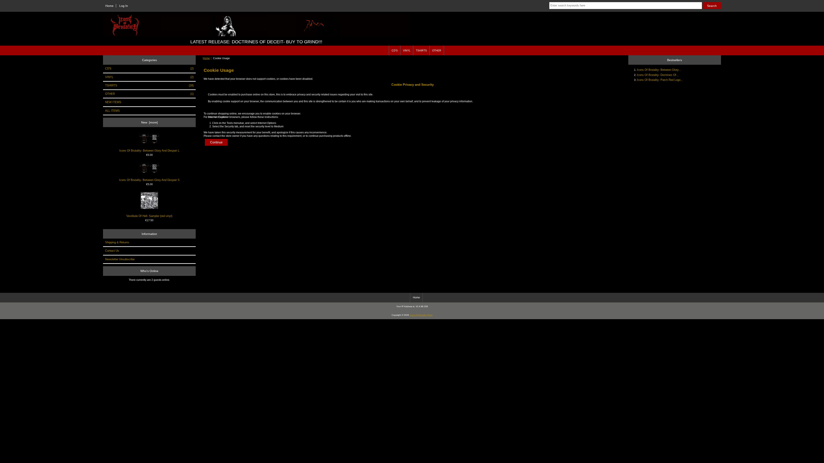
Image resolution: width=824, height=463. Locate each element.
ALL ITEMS (112, 110)
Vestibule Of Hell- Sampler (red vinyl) (149, 216)
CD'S (395, 50)
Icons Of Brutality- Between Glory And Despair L (149, 150)
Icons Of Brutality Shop (421, 315)
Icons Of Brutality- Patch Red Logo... (660, 79)
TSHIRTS (421, 50)
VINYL (406, 50)
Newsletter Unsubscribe (120, 259)
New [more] (149, 122)
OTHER (436, 50)
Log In (123, 6)
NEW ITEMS (113, 102)
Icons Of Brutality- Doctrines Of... (658, 75)
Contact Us (112, 250)
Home (109, 6)
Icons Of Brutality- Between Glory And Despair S (149, 180)
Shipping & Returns (117, 242)
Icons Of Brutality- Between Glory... (659, 69)
